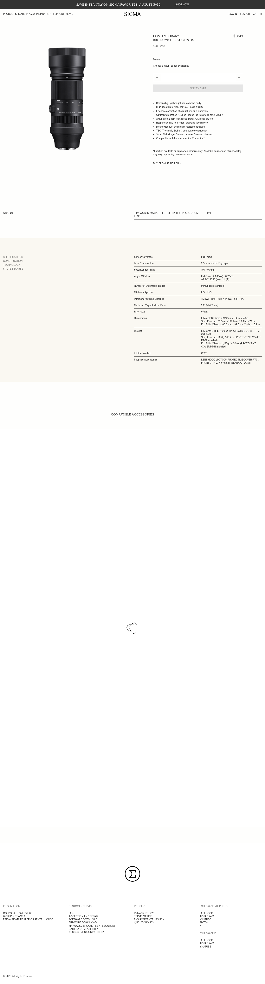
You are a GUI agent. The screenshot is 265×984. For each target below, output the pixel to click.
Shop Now (182, 4)
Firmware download (83, 922)
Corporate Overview (17, 913)
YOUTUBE (205, 919)
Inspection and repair (83, 916)
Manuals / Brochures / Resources (92, 925)
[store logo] (132, 14)
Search (245, 13)
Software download (83, 919)
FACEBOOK (206, 913)
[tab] (67, 257)
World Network (14, 916)
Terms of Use (143, 916)
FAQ (71, 913)
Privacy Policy (144, 913)
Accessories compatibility (87, 932)
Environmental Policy (149, 919)
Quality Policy (144, 922)
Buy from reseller (166, 163)
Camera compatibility (83, 928)
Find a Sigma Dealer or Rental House (28, 919)
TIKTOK (204, 922)
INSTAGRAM (207, 916)
